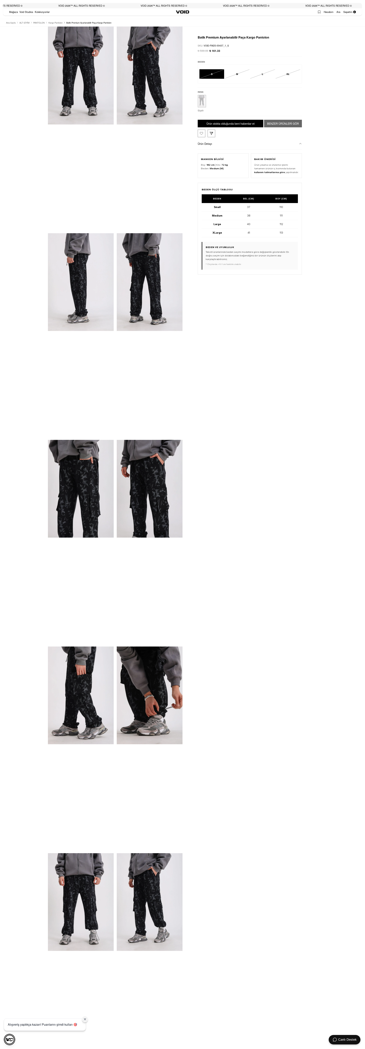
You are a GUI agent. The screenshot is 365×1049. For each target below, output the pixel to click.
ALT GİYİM (24, 22)
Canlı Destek (347, 1039)
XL (287, 74)
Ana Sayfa (11, 22)
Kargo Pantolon (55, 22)
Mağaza (13, 12)
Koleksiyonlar (42, 12)
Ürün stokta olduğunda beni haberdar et (230, 123)
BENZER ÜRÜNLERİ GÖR (283, 123)
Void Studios (26, 12)
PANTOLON (39, 22)
